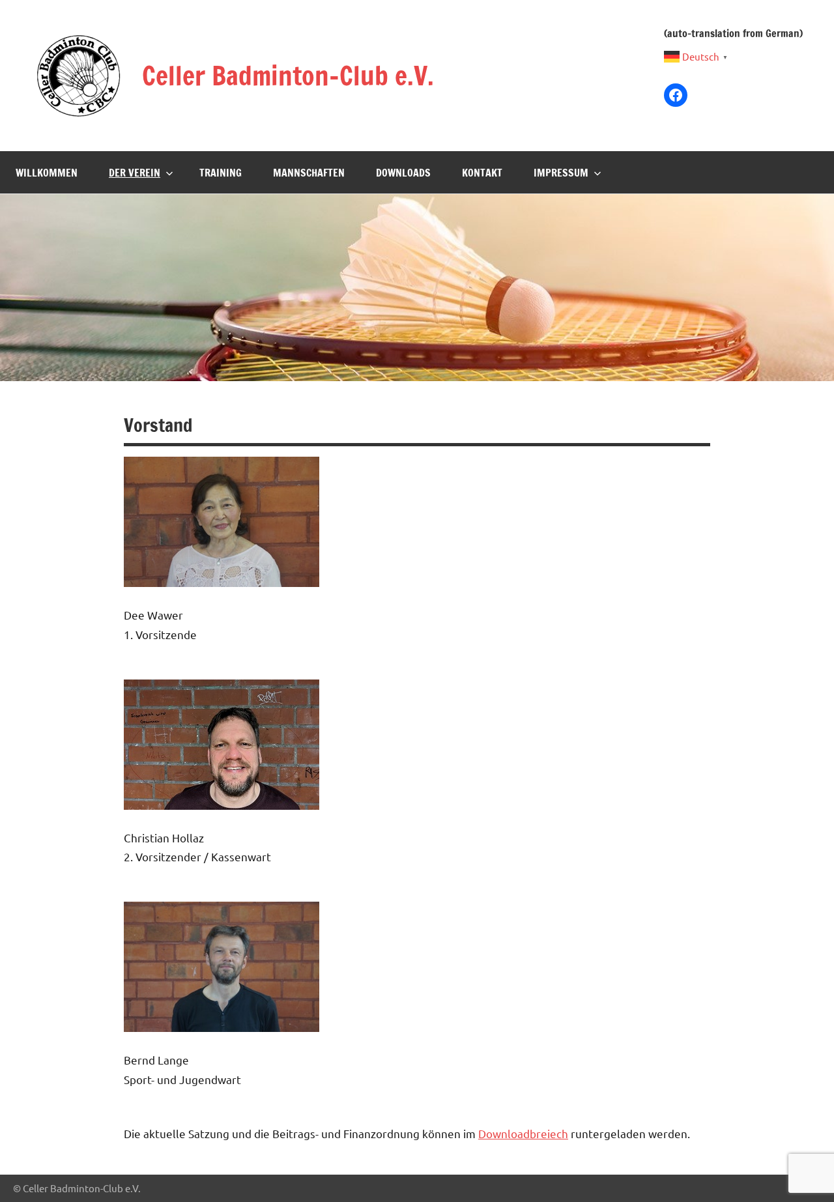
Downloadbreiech (523, 1133)
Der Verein (134, 172)
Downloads (403, 172)
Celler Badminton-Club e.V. (288, 75)
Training (220, 172)
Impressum (561, 172)
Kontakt (482, 172)
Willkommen (47, 172)
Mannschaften (309, 172)
